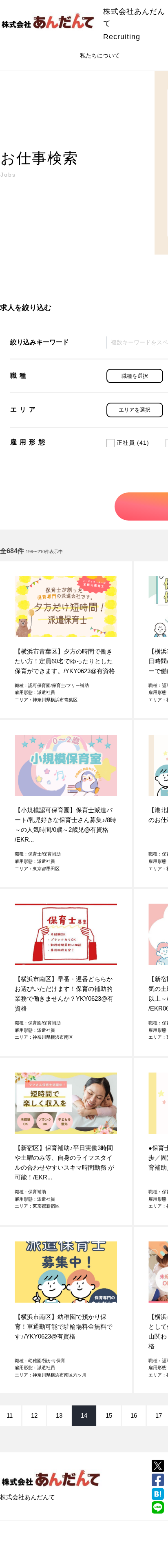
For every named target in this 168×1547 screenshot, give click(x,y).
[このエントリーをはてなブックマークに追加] (158, 1494)
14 (84, 1415)
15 (109, 1415)
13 (59, 1415)
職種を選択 (135, 376)
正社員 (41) (133, 442)
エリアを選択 (134, 410)
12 (34, 1415)
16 (133, 1415)
